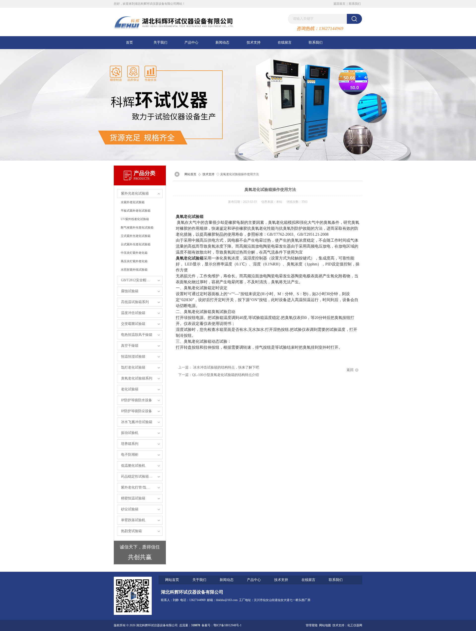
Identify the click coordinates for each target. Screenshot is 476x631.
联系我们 (355, 3)
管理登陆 (312, 625)
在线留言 (285, 42)
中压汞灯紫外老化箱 (134, 253)
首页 (129, 42)
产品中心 (191, 42)
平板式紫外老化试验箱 (135, 210)
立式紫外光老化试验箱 (135, 236)
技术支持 (254, 42)
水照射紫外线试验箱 (134, 269)
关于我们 (160, 42)
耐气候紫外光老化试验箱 (137, 227)
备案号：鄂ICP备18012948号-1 (221, 625)
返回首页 (339, 3)
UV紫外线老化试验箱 (135, 219)
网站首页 (190, 174)
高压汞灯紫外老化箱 (134, 261)
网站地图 (325, 625)
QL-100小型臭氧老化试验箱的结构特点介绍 (225, 375)
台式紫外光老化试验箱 (135, 244)
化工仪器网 (354, 625)
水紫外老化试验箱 (133, 202)
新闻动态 (222, 42)
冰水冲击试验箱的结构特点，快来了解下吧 (226, 367)
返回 (350, 370)
